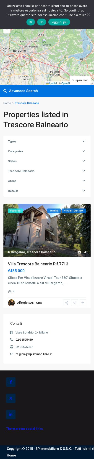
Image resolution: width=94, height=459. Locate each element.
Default (13, 191)
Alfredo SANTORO (29, 302)
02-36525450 (24, 339)
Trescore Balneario (21, 171)
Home (7, 103)
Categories (15, 151)
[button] (47, 44)
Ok (31, 22)
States (12, 161)
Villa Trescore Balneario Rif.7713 (38, 263)
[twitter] (11, 398)
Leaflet (53, 83)
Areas (12, 181)
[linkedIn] (11, 414)
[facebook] (11, 382)
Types (12, 141)
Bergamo (18, 252)
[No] (88, 14)
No (41, 22)
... (65, 283)
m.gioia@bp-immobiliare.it (34, 354)
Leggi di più (59, 22)
